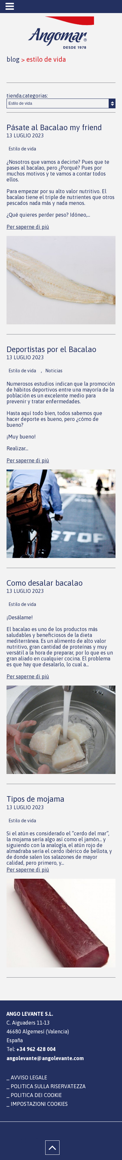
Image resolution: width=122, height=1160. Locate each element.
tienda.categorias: (27, 96)
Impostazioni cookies (39, 1104)
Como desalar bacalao (45, 583)
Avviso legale (29, 1077)
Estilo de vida (22, 148)
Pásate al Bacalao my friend (54, 127)
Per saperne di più (28, 227)
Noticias (53, 370)
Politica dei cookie (36, 1095)
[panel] (23, 1141)
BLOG (13, 59)
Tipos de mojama (35, 799)
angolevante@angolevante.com (45, 1058)
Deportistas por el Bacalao (51, 349)
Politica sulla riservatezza (48, 1086)
